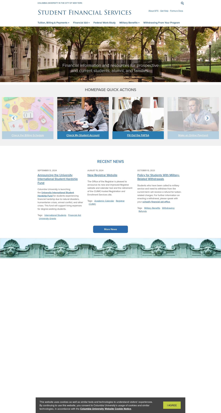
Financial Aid (74, 215)
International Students (55, 215)
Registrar (120, 200)
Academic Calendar (104, 200)
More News (110, 229)
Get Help (164, 10)
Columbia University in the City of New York (60, 3)
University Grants (47, 218)
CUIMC (92, 204)
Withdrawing (168, 208)
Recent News (110, 161)
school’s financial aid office (156, 201)
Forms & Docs (176, 10)
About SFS (153, 10)
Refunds (143, 211)
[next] (207, 118)
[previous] (14, 118)
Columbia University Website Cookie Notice (105, 408)
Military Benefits (152, 208)
